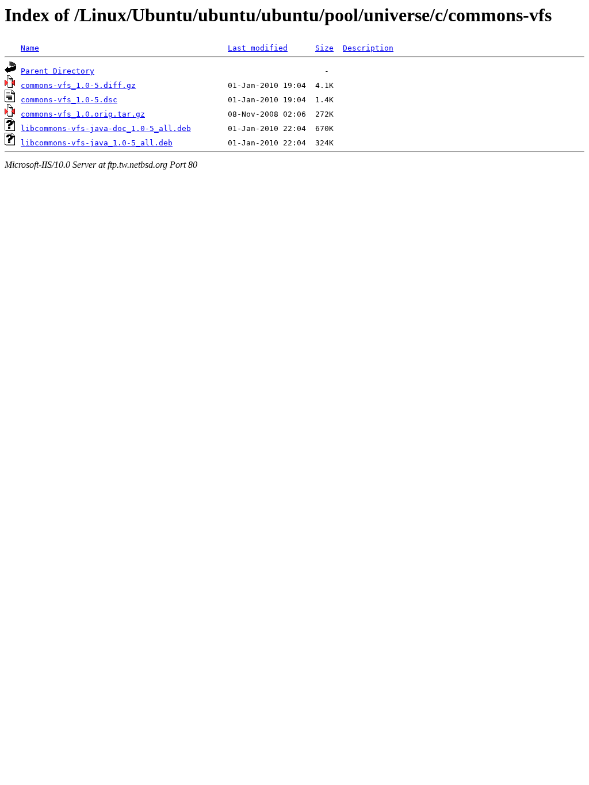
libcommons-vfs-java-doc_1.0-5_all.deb (106, 128)
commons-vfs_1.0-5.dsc (69, 99)
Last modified (258, 48)
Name (30, 48)
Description (368, 48)
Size (324, 48)
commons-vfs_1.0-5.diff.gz (78, 85)
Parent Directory (57, 71)
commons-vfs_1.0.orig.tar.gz (83, 114)
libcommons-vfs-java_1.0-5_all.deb (97, 142)
